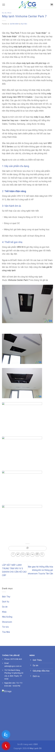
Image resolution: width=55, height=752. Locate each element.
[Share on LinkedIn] (37, 554)
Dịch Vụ (5, 601)
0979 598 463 (16, 659)
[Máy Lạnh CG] (27, 4)
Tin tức (5, 627)
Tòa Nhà (6, 632)
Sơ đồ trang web (24, 744)
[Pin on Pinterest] (27, 554)
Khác (9, 13)
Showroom (7, 622)
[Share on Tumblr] (42, 554)
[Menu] (3, 4)
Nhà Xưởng (7, 617)
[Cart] (51, 5)
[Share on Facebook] (13, 554)
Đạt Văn (24, 24)
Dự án (4, 13)
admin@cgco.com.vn (12, 666)
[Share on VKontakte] (32, 554)
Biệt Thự (6, 596)
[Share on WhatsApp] (27, 548)
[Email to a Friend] (23, 554)
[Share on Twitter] (18, 554)
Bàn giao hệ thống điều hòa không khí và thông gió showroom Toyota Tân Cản (40, 570)
